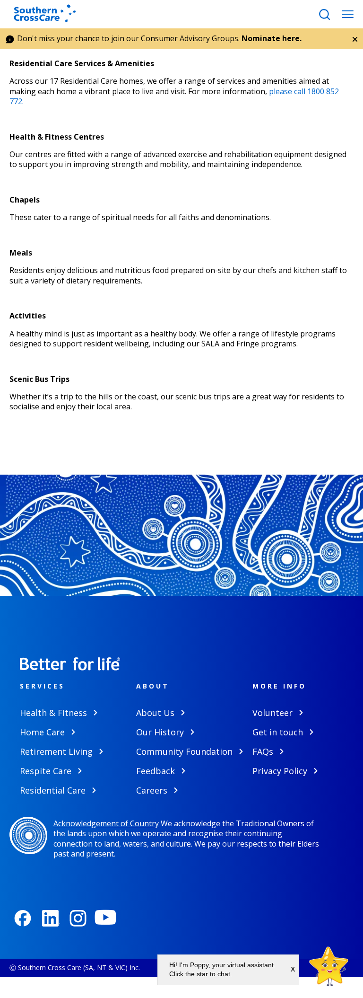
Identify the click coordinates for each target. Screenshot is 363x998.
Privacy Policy (279, 771)
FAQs (262, 751)
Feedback (155, 771)
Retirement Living (56, 751)
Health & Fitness (53, 712)
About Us (155, 712)
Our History (160, 732)
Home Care (42, 732)
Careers (151, 790)
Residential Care (53, 790)
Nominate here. (272, 38)
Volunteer (272, 712)
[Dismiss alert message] (355, 39)
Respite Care (45, 771)
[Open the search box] (324, 14)
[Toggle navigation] (347, 14)
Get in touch (277, 732)
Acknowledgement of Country (106, 823)
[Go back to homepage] (47, 14)
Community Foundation (184, 751)
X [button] (293, 969)
